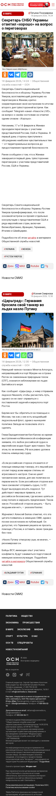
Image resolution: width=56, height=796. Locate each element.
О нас (35, 636)
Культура (22, 636)
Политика (11, 616)
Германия (37, 573)
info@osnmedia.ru (19, 692)
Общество (27, 616)
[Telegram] (17, 75)
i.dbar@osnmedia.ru (19, 703)
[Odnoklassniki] (5, 75)
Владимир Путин (14, 573)
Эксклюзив (23, 629)
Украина (10, 249)
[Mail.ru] (30, 75)
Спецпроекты (25, 643)
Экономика (12, 622)
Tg (46, 266)
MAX (22, 266)
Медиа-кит (31, 766)
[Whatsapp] (24, 75)
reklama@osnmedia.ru (36, 710)
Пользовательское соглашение (20, 785)
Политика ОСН (41, 785)
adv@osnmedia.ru (13, 713)
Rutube (35, 266)
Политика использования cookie (20, 787)
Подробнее (44, 761)
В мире (9, 629)
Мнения (38, 629)
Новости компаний (17, 649)
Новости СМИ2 (12, 278)
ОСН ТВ (9, 643)
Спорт (9, 636)
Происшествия (31, 622)
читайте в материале (13, 561)
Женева (26, 249)
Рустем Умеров (13, 256)
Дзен (10, 266)
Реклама (10, 174)
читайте (31, 237)
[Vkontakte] (11, 75)
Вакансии (32, 692)
